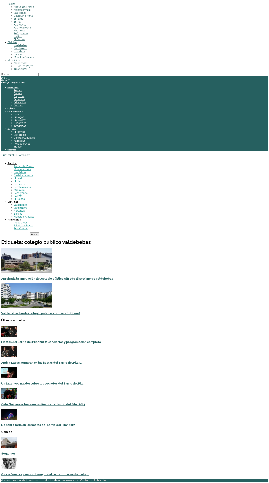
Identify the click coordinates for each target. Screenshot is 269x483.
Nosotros (11, 150)
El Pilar (17, 21)
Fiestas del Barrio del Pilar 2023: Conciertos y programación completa (51, 342)
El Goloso (19, 39)
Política (18, 90)
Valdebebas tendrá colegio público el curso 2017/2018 (40, 313)
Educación (20, 102)
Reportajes (20, 123)
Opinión (11, 108)
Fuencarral (20, 24)
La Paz (18, 36)
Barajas (18, 54)
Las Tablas (20, 12)
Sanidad (18, 105)
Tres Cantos (21, 69)
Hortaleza (19, 51)
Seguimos (8, 453)
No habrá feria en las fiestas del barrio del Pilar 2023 (38, 425)
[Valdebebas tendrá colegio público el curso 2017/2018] (26, 307)
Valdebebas (20, 45)
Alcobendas (21, 63)
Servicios (11, 129)
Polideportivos (22, 143)
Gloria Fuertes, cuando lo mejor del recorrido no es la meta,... (45, 474)
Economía (19, 99)
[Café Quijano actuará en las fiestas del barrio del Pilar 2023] (9, 397)
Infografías (20, 125)
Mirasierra (19, 30)
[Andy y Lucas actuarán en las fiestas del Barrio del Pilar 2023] (9, 356)
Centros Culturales (24, 137)
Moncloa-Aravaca (24, 57)
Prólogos (19, 117)
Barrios (11, 3)
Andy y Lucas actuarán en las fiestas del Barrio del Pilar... (41, 362)
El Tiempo (20, 131)
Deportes (19, 96)
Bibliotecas (20, 134)
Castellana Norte (23, 15)
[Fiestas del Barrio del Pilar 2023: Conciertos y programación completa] (9, 335)
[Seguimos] (9, 447)
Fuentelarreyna (22, 27)
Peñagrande (21, 33)
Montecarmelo (22, 9)
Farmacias (20, 140)
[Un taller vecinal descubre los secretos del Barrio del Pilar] (9, 377)
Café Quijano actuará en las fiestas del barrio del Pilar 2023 (43, 404)
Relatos (18, 114)
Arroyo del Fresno (24, 6)
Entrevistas (20, 120)
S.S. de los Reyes (23, 66)
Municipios (13, 60)
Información (13, 88)
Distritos (12, 42)
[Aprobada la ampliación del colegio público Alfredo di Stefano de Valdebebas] (26, 272)
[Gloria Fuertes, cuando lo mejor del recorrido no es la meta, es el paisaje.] (9, 468)
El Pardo (18, 18)
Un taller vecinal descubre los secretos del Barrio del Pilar (43, 383)
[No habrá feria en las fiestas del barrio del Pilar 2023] (9, 418)
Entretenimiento (15, 111)
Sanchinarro (20, 48)
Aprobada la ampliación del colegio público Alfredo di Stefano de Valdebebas (57, 278)
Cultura (18, 93)
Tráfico (18, 146)
